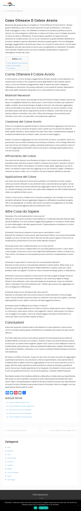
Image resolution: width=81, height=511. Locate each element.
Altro (9, 447)
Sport (9, 476)
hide (19, 59)
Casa (9, 454)
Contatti (41, 498)
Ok (35, 508)
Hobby (9, 469)
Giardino (10, 465)
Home (4, 11)
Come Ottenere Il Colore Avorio (16, 63)
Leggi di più (43, 508)
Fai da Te (10, 462)
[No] (78, 505)
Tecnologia (11, 480)
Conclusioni (10, 68)
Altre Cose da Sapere (13, 66)
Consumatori (11, 458)
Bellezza (10, 451)
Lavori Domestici (13, 472)
